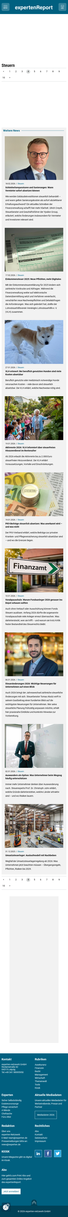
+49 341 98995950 (14, 1072)
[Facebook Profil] (48, 1153)
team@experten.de (18, 1138)
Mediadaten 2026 (45, 1115)
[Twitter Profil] (57, 1153)
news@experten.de (11, 1144)
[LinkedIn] (38, 1153)
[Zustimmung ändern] (6, 1207)
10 (3, 77)
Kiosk (7, 1160)
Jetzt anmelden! (11, 1191)
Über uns (6, 1131)
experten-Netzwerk (11, 1134)
